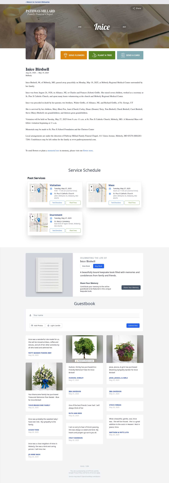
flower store (88, 150)
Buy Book (98, 266)
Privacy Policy (78, 473)
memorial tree (53, 150)
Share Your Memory (131, 287)
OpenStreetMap (87, 476)
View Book (86, 266)
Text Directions (57, 203)
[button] (38, 190)
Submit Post (133, 325)
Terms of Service (90, 473)
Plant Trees (73, 203)
